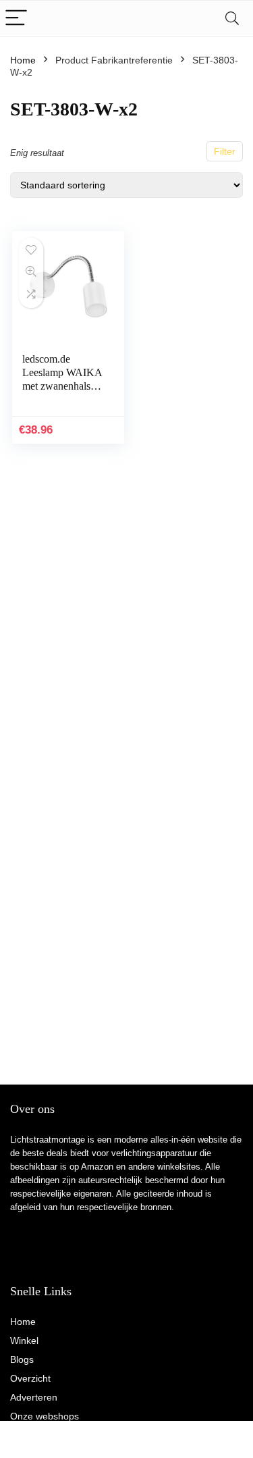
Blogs (22, 1359)
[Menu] (16, 18)
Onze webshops (44, 1416)
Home (23, 60)
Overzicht (30, 1378)
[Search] (232, 18)
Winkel (24, 1340)
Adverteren (33, 1397)
